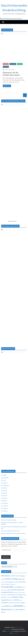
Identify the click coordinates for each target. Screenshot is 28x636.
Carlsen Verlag (11, 579)
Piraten (12, 600)
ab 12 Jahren (4, 506)
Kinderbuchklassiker (17, 590)
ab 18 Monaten (5, 485)
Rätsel (21, 600)
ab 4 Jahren (4, 490)
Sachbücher (5, 66)
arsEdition (13, 576)
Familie (22, 582)
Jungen (9, 590)
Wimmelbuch (20, 610)
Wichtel (13, 609)
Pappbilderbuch (6, 600)
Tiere (7, 606)
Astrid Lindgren (20, 576)
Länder (16, 594)
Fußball (14, 587)
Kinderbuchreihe (6, 592)
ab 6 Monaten (4, 477)
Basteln (3, 579)
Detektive (3, 582)
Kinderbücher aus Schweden (18, 592)
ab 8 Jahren (4, 498)
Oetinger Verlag (17, 597)
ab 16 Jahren (4, 511)
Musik (3, 597)
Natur (10, 597)
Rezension (20, 64)
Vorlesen (18, 605)
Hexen (23, 587)
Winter (3, 612)
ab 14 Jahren (4, 508)
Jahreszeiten (4, 590)
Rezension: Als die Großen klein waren (11, 73)
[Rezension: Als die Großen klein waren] (14, 47)
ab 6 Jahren (4, 493)
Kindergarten (4, 594)
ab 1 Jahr (3, 480)
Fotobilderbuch (12, 584)
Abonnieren (6, 557)
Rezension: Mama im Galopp (8, 520)
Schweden (4, 602)
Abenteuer (5, 575)
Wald (24, 606)
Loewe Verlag (10, 594)
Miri (13, 69)
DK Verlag (8, 582)
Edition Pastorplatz (15, 582)
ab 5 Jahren (5, 64)
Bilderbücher (13, 64)
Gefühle (19, 587)
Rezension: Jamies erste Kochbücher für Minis (13, 533)
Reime (17, 600)
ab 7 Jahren (4, 495)
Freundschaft (7, 587)
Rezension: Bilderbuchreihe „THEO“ (10, 531)
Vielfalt (12, 606)
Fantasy (7, 584)
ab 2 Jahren (4, 483)
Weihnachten (6, 609)
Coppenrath (21, 579)
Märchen (6, 597)
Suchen (25, 95)
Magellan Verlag (22, 594)
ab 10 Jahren (4, 503)
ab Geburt (4, 475)
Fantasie (3, 584)
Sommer (11, 602)
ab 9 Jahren (4, 500)
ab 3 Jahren (4, 488)
